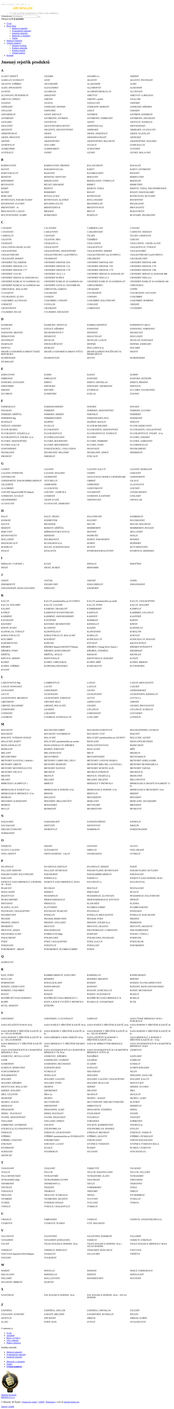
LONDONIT (7, 713)
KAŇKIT (5, 612)
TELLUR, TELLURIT (140, 1172)
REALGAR (6, 979)
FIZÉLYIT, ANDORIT (11, 426)
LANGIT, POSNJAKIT (11, 686)
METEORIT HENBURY (55, 764)
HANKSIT (6, 520)
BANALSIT (135, 165)
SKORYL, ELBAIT (10, 1102)
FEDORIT (91, 406)
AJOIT (47, 80)
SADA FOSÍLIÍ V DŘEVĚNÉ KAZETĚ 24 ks (108, 1025)
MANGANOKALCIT (11, 745)
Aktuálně (10, 1335)
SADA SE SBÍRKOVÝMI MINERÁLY (105, 1043)
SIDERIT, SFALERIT (11, 1090)
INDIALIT (92, 564)
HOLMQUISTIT (51, 539)
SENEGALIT (50, 1075)
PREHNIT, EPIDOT (10, 922)
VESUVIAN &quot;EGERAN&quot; (17, 1254)
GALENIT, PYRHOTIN (12, 473)
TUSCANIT (92, 1202)
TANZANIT (49, 1168)
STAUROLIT (93, 1117)
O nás (9, 1333)
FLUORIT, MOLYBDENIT (56, 445)
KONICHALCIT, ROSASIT (142, 639)
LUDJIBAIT (6, 717)
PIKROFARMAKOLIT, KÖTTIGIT (103, 899)
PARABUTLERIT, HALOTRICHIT (17, 874)
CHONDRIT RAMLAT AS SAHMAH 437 (106, 281)
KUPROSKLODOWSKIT (56, 666)
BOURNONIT (136, 200)
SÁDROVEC (136, 1050)
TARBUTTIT (93, 1168)
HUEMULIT (7, 547)
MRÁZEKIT (135, 805)
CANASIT (135, 228)
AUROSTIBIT (93, 149)
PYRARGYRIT (51, 938)
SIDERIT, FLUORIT (139, 1087)
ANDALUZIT (93, 103)
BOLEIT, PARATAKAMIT (142, 192)
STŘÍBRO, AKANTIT (97, 1136)
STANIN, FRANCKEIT (55, 1117)
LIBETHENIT (7, 702)
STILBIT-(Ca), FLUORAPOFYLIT (17, 1128)
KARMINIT (6, 616)
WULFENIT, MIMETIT (12, 1282)
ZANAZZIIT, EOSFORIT (12, 1314)
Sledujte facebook (8, 1396)
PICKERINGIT (51, 896)
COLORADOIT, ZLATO (12, 297)
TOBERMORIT (94, 1187)
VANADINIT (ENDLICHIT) (57, 1240)
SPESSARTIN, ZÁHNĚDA (99, 1109)
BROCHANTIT (137, 207)
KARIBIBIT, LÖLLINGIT (142, 612)
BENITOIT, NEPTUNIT (55, 177)
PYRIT (4, 941)
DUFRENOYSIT (52, 358)
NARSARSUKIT (52, 822)
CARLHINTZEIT (95, 232)
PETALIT (134, 892)
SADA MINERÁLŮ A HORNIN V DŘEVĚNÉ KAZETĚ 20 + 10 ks (145, 1038)
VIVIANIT (6, 1258)
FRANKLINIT (7, 452)
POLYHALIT (93, 911)
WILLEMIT (6, 1278)
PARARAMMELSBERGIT (99, 874)
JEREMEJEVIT (8, 584)
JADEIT (5, 580)
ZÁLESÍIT (135, 1310)
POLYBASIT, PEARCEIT (56, 911)
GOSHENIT (49, 496)
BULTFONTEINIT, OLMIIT (14, 215)
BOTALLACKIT (52, 196)
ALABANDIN (93, 84)
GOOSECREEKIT (138, 492)
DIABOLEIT (7, 344)
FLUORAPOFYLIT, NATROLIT (102, 433)
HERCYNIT (6, 532)
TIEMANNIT (136, 1183)
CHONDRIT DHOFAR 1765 (100, 266)
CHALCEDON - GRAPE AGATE (145, 243)
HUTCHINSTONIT (139, 547)
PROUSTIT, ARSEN (10, 930)
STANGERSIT (93, 1113)
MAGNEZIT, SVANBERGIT (57, 734)
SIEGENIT (92, 1090)
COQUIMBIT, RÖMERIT (141, 300)
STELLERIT (7, 1121)
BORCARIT (6, 196)
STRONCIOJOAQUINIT (141, 1140)
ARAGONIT (7, 126)
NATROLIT (135, 822)
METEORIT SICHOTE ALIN (100, 768)
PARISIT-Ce (92, 878)
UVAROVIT (7, 1223)
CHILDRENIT (93, 258)
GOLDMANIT (93, 492)
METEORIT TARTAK (140, 768)
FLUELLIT (49, 426)
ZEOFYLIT (6, 1318)
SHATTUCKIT (137, 1083)
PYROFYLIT (50, 945)
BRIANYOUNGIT (95, 207)
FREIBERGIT (136, 452)
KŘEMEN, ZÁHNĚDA (97, 651)
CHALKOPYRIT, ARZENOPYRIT (60, 251)
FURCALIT (92, 456)
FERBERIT (49, 410)
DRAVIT (134, 351)
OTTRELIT (135, 854)
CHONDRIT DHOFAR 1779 (100, 270)
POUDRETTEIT (8, 915)
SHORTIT (48, 1087)
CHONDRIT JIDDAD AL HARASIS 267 (105, 274)
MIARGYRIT (136, 776)
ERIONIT (5, 390)
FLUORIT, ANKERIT (140, 437)
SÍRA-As (48, 1094)
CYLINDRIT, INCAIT (11, 312)
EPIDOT (48, 382)
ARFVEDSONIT (137, 126)
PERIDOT (48, 892)
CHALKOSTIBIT (138, 251)
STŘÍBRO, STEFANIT (11, 1140)
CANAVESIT (7, 232)
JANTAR (48, 580)
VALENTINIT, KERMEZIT (99, 1236)
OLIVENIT (92, 846)
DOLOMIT (135, 348)
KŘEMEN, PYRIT (9, 651)
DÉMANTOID (8, 336)
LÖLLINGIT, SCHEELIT (141, 709)
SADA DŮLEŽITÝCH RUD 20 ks (16, 1025)
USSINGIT (92, 1219)
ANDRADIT (7, 107)
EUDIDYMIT (50, 394)
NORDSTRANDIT (138, 829)
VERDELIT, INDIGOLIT (55, 1250)
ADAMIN (48, 76)
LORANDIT (49, 713)
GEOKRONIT (50, 477)
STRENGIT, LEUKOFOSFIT (57, 1132)
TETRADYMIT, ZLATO (98, 1176)
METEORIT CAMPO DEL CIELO (59, 760)
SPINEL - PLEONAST (11, 1113)
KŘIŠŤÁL (5, 654)
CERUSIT (134, 239)
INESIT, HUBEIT (52, 567)
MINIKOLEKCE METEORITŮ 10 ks (147, 790)
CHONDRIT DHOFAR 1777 (14, 270)
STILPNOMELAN (52, 1128)
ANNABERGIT (8, 114)
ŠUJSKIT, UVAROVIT (140, 1148)
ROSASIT (48, 990)
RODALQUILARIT (53, 983)
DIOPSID (91, 344)
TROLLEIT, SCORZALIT (56, 1195)
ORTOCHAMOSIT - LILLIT (57, 854)
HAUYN (5, 524)
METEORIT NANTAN (54, 768)
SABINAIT (92, 1018)
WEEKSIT (92, 1270)
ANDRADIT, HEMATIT (98, 107)
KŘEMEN (5, 647)
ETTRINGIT (93, 390)
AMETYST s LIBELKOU (141, 95)
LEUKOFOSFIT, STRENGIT (57, 698)
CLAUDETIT (7, 293)
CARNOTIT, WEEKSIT (141, 232)
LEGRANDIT (7, 690)
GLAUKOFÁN (51, 488)
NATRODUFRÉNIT (96, 822)
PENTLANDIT (8, 892)
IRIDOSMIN (93, 567)
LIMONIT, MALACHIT (55, 705)
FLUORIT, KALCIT (10, 445)
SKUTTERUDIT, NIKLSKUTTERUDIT (105, 1102)
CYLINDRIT (136, 308)
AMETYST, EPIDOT (10, 99)
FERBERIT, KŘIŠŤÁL (11, 414)
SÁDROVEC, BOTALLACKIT (15, 1056)
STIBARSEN (93, 1121)
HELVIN (91, 524)
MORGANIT (93, 801)
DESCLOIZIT (136, 336)
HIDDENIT (49, 535)
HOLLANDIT (7, 539)
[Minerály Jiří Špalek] (30, 13)
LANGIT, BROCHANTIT (142, 683)
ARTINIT (5, 141)
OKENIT (48, 846)
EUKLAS (91, 394)
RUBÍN (4, 1002)
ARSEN (47, 133)
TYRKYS (134, 1202)
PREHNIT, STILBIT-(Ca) (98, 922)
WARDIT (5, 1270)
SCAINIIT (91, 1064)
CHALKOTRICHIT (10, 255)
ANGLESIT (6, 110)
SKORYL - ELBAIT (96, 1098)
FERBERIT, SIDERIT (54, 414)
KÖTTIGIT (92, 643)
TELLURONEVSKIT (11, 1176)
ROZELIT (134, 994)
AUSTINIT (135, 149)
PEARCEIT (6, 888)
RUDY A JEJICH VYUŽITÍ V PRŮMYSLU (64, 1002)
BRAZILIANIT (137, 203)
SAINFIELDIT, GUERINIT (56, 1060)
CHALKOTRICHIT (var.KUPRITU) (146, 255)
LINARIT (91, 705)
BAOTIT (5, 169)
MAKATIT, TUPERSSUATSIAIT (16, 737)
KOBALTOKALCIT (10, 635)
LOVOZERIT (136, 713)
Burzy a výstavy (14, 1338)
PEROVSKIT (93, 892)
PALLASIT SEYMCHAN (55, 870)
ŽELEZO (134, 1314)
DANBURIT (7, 325)
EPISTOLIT (135, 386)
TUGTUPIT (92, 1199)
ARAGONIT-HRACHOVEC (57, 126)
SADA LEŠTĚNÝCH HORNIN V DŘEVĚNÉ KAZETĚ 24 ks (102, 1038)
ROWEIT (48, 994)
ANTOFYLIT (50, 122)
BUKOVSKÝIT (137, 211)
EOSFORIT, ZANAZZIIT (12, 382)
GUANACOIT (7, 503)
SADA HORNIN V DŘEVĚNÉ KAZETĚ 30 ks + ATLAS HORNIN (21, 1038)
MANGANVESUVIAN (97, 745)
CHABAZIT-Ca (51, 243)
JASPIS (133, 580)
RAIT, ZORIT (7, 975)
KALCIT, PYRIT (94, 605)
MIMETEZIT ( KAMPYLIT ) (14, 783)
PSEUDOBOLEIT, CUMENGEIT (102, 930)
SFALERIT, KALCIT (139, 1079)
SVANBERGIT (51, 1151)
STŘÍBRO (5, 1136)
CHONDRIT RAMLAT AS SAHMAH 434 (63, 281)
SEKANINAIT (93, 1071)
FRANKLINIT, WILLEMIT (56, 452)
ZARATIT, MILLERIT (54, 1314)
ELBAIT (91, 374)
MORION (5, 805)
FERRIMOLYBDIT (53, 418)
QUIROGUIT (7, 962)
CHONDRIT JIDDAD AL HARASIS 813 (19, 277)
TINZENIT (49, 1187)
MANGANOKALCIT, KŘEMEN (59, 745)
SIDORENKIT (50, 1090)
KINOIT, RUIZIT (9, 628)
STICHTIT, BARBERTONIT (100, 1125)
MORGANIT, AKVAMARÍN (143, 801)
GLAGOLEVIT (137, 484)
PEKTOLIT (92, 888)
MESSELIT (135, 753)
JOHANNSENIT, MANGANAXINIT (18, 588)
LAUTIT (48, 686)
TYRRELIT (92, 1206)
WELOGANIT (7, 1274)
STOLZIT (134, 1128)
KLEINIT (91, 628)
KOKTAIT (135, 635)
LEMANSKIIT (51, 690)
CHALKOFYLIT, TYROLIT (143, 247)
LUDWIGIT (135, 717)
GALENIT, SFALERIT (54, 473)
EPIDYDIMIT (7, 386)
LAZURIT (134, 686)
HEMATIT (6, 528)
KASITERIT (135, 616)
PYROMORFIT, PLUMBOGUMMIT (61, 949)
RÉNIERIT (49, 979)
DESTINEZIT (7, 340)
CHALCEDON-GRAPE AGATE (16, 247)
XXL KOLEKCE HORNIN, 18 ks (59, 1295)
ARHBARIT (92, 129)
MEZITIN (5, 776)
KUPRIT (5, 662)
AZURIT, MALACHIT (140, 152)
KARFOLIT (92, 612)
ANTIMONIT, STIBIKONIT (100, 118)
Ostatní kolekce (18, 53)
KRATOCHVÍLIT (138, 643)
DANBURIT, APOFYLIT (55, 325)
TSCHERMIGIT (137, 1195)
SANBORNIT (7, 1064)
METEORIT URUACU (11, 772)
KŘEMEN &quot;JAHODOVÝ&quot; (61, 647)
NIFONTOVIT (93, 825)
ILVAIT (47, 564)
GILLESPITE (7, 484)
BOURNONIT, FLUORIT (13, 203)
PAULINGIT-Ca (94, 882)
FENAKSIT (6, 410)
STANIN (134, 1113)
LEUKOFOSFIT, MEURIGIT (14, 698)
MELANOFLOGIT (52, 753)
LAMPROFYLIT (52, 683)
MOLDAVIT (50, 797)
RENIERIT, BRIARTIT (97, 979)
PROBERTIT (7, 926)
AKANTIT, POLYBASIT (141, 80)
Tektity (15, 38)
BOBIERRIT (50, 192)
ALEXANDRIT (51, 88)
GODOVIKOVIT (95, 488)
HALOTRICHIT (94, 516)
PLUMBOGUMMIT (96, 907)
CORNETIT (6, 304)
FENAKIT (134, 406)
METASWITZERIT (96, 757)
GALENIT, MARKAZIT (141, 469)
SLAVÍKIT (135, 1102)
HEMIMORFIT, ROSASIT (142, 528)
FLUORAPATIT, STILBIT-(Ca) (15, 433)
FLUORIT (91, 437)
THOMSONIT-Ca (52, 1183)
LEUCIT (5, 694)
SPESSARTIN (7, 1109)
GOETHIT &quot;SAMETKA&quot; (17, 492)
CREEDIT (134, 304)
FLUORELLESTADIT (54, 437)
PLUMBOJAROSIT (139, 907)
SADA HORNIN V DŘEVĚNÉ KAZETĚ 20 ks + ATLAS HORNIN (21, 1032)
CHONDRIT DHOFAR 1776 (143, 266)
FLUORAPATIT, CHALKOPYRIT (145, 429)
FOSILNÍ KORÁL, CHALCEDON (60, 448)
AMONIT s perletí (95, 99)
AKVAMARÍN (51, 84)
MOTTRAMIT (93, 805)
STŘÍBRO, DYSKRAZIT (141, 1136)
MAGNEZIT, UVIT (96, 734)
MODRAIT (6, 797)
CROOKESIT (50, 308)
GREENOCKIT (94, 500)
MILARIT (5, 779)
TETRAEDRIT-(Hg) (10, 1180)
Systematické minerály (21, 31)
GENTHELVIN (8, 477)
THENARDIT (136, 1180)
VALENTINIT (50, 1236)
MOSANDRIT (50, 805)
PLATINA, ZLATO (9, 907)
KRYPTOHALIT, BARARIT (100, 658)
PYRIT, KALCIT (94, 941)
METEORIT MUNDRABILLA (144, 764)
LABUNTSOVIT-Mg (10, 683)
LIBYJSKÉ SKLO (52, 702)
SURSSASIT (7, 1151)
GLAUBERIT (7, 488)
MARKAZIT (7, 749)
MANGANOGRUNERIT (141, 741)
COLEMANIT (50, 293)
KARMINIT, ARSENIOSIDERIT (59, 616)
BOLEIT (91, 192)
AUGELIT (92, 145)
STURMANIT (7, 1148)
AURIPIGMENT (51, 149)
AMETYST (92, 95)
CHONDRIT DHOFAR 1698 (143, 262)
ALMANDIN (136, 88)
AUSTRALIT (7, 152)
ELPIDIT (134, 374)
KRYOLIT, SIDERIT (10, 658)
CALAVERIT (50, 228)
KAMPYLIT (135, 609)
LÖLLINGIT (93, 709)
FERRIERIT (135, 414)
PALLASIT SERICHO (11, 870)
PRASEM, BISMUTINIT (55, 919)
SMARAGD (6, 1106)
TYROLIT (6, 1206)
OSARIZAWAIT (94, 854)
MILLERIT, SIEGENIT (97, 779)
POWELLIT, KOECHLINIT (142, 915)
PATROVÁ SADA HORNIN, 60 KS (146, 878)
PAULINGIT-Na (137, 882)
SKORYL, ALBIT (138, 1098)
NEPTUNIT (49, 825)
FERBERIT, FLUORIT (140, 410)
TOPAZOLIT (7, 1191)
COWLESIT (92, 304)
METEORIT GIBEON (11, 764)
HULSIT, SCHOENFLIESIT (57, 547)
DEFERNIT (92, 332)
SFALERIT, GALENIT (54, 1079)
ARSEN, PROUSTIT (10, 137)
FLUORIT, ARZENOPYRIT (14, 441)
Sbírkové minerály (20, 28)
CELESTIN (6, 239)
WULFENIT (135, 1278)
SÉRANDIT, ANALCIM (141, 1075)
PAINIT (133, 866)
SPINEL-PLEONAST (54, 1113)
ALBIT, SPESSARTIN (11, 88)
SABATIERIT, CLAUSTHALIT (58, 1018)
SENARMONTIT (9, 1075)
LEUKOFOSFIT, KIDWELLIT (144, 694)
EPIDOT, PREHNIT (139, 382)
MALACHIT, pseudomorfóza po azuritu (61, 741)
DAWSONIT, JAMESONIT (142, 329)
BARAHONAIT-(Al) (53, 169)
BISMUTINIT (136, 184)
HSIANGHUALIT (9, 543)
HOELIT (134, 535)
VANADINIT (7, 1240)
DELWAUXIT (136, 332)
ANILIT (90, 110)
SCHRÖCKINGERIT (139, 1067)
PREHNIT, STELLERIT (55, 922)
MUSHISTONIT (94, 809)
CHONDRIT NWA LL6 (140, 277)
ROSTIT (5, 994)
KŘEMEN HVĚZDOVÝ (141, 647)
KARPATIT (92, 616)
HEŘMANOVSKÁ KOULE (57, 532)
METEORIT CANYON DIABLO (102, 760)
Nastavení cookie (29, 1402)
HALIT (4, 516)
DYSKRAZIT (7, 362)
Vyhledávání (6, 16)
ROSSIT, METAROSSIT (141, 990)
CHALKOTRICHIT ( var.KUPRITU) (60, 255)
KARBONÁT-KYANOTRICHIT (59, 612)
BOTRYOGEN (94, 196)
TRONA (91, 1195)
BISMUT (91, 184)
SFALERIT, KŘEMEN (11, 1083)
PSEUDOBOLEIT (52, 930)
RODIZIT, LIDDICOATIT (13, 986)
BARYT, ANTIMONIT (140, 169)
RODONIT (92, 986)
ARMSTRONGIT (9, 133)
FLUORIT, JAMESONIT (141, 441)
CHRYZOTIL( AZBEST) (55, 289)
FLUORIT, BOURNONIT (56, 441)
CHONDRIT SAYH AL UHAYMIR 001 (62, 285)
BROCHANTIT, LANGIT (13, 211)
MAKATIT (135, 734)
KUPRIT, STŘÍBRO (10, 666)
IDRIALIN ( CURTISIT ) (12, 564)
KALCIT (5, 601)
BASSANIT (49, 173)
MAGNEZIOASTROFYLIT (99, 730)
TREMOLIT (49, 1191)
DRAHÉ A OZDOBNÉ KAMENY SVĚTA (63, 351)
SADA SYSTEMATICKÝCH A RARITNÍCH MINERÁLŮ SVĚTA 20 (107, 1051)
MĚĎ (132, 749)
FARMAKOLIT (8, 406)
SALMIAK (92, 1060)
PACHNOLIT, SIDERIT (98, 866)
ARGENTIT (6, 129)
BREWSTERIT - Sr (10, 207)
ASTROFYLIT (8, 145)
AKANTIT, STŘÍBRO (11, 84)
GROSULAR (136, 500)
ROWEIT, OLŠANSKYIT (99, 994)
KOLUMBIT (7, 639)
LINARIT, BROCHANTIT (142, 705)
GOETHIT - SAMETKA (55, 492)
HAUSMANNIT (137, 520)
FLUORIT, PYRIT (95, 445)
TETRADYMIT (51, 1176)
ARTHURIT (135, 137)
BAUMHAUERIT (95, 173)
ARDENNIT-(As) (95, 126)
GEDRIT (91, 473)
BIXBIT (4, 188)
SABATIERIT (7, 1018)
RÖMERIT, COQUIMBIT (12, 990)
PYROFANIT (7, 945)
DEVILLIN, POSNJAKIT (141, 340)
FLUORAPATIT (51, 429)
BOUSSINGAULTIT (53, 203)
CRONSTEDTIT (8, 308)
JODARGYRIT (51, 584)
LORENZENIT (94, 713)
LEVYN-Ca (135, 698)
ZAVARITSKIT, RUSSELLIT (100, 1314)
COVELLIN (49, 304)
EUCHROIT (6, 394)
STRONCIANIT (94, 1140)
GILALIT (134, 480)
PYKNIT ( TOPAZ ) (139, 934)
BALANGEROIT (95, 165)
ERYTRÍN (49, 390)
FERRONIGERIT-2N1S (98, 418)
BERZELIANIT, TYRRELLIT (100, 181)
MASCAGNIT (93, 749)
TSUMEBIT (6, 1199)
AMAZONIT (50, 95)
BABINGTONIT (8, 165)
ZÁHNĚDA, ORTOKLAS (99, 1310)
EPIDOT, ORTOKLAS (97, 382)
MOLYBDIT (135, 797)
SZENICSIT (6, 1155)
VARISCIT (92, 1240)
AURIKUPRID (8, 149)
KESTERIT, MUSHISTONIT (57, 624)
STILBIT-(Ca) (136, 1125)
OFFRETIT (6, 846)
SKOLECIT (135, 1094)
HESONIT (92, 532)
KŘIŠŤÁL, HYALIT (53, 654)
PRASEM (5, 919)
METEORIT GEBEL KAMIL (143, 760)
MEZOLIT (49, 776)
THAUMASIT (93, 1180)
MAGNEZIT (7, 734)
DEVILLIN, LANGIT (97, 340)
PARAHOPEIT (51, 874)
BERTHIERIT (7, 181)
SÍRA (132, 1090)
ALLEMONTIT (94, 88)
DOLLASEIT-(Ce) (95, 348)
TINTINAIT (6, 1187)
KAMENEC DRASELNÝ (56, 609)
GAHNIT (5, 469)
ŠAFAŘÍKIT (92, 1056)
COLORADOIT (94, 293)
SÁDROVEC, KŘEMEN (55, 1056)
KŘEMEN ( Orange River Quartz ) (102, 647)
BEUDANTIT (7, 184)
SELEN (133, 1071)
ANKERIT (135, 110)
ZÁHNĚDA (6, 1310)
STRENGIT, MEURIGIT (98, 1132)
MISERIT (134, 793)
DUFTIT (91, 358)
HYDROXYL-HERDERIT (142, 551)
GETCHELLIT (51, 480)
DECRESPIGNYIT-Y (54, 332)
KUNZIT (134, 658)
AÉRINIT (134, 76)
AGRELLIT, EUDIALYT (12, 80)
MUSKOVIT (136, 809)
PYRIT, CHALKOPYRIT (55, 941)
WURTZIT (49, 1282)
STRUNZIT (6, 1144)
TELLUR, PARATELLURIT (100, 1172)
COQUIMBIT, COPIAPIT (55, 300)
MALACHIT (50, 737)
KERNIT (134, 620)
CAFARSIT (6, 228)
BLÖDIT (5, 192)
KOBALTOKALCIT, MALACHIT (59, 635)
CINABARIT (93, 289)
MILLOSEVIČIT (137, 779)
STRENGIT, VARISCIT (141, 1132)
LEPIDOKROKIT (138, 690)
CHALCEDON (94, 243)
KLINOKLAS (136, 628)
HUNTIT (91, 547)
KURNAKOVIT (94, 666)
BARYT (90, 169)
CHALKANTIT (51, 247)
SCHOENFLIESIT (52, 1067)
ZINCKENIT (50, 1318)
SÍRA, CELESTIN (9, 1094)
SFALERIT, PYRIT (53, 1083)
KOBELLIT (92, 635)
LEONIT (91, 690)
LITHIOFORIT (8, 709)
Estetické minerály (20, 33)
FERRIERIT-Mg (8, 418)
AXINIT (48, 152)
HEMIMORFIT (94, 528)
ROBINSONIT (8, 983)
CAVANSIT (49, 235)
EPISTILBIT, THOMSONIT (99, 386)
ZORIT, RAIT (50, 1322)
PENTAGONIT (137, 888)
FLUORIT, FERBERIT (97, 441)
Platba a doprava (14, 1343)
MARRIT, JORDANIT (54, 749)
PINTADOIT (7, 903)
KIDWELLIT (93, 624)
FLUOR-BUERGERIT (97, 426)
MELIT (90, 753)
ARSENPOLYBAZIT (96, 137)
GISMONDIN (50, 484)
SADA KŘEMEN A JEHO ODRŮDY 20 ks (63, 1037)
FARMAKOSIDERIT (53, 406)
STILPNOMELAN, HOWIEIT (100, 1128)
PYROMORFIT (137, 945)
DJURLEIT (49, 348)
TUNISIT (5, 1202)
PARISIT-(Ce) (50, 878)
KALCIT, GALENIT (53, 605)
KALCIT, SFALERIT (139, 605)
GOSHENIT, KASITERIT (99, 496)
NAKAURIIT (7, 822)
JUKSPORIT (93, 588)
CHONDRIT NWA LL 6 (98, 277)
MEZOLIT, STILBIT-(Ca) (98, 776)
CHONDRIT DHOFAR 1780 (143, 270)
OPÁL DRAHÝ (137, 850)
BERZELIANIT (51, 181)
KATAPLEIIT (7, 620)
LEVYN (91, 698)
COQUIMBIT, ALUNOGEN (14, 300)
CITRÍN (133, 289)
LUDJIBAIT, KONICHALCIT (58, 717)
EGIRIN (48, 374)
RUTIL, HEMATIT (9, 1005)
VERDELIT (6, 1250)
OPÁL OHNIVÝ (8, 854)
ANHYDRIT (50, 110)
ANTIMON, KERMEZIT (141, 114)
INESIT (4, 567)
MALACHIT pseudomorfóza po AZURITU (106, 737)
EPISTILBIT (49, 386)
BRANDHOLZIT (95, 203)
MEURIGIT (49, 772)
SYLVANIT (92, 1151)
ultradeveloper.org (71, 1402)
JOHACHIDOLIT (95, 584)
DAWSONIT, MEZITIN (12, 332)
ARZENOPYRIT (52, 141)
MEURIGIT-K (136, 772)
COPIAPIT (92, 297)
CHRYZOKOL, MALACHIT (14, 289)
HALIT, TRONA (51, 516)
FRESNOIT (6, 456)
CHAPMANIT (50, 258)
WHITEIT (91, 1274)
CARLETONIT (51, 232)
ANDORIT (135, 103)
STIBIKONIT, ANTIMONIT (14, 1125)
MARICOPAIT (137, 745)
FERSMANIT (136, 418)
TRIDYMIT (92, 1191)
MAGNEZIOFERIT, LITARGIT (144, 730)
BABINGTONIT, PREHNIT (57, 165)
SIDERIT (91, 1087)
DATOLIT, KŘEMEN (54, 329)
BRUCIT (91, 211)
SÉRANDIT (92, 1075)
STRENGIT (6, 1132)
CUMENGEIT (93, 308)
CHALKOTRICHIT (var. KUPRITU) (103, 255)
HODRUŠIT (92, 535)
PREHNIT (134, 919)
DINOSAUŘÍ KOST (53, 344)
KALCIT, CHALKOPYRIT (142, 601)
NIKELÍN (134, 825)
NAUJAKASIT (8, 825)
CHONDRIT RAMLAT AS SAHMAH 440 (149, 281)
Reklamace (50, 1402)
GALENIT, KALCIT (96, 469)
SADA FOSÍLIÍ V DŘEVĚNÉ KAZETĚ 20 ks (65, 1025)
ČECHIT (91, 235)
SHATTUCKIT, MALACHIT (14, 1087)
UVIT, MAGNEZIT (96, 1223)
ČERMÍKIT (92, 239)
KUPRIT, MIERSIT (139, 662)
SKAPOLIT (92, 1094)
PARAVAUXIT (137, 874)
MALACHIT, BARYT (11, 741)
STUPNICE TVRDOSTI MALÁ (144, 1144)
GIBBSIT (91, 480)
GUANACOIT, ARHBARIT (57, 503)
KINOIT (134, 624)
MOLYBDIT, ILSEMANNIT (14, 801)
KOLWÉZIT (49, 639)
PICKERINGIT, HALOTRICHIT (145, 896)
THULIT (91, 1183)
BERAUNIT (92, 177)
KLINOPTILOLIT (52, 631)
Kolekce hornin (18, 50)
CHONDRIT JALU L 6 (54, 274)
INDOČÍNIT (135, 564)
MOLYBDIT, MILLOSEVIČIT (58, 801)
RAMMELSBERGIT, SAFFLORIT (60, 975)
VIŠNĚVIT (135, 1254)
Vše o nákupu (12, 1340)
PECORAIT (49, 888)
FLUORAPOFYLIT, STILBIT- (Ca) (17, 437)
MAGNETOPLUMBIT (54, 730)
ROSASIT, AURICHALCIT (99, 990)
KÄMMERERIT (94, 609)
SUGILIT (48, 1148)
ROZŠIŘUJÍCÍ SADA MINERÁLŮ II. (104, 998)
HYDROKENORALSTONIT (100, 551)
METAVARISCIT (138, 757)
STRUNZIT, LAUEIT (54, 1144)
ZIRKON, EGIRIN (138, 1318)
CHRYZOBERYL (95, 285)
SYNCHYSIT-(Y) (138, 1151)
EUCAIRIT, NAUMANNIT (142, 390)
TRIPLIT (134, 1191)
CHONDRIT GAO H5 (11, 274)
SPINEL (133, 1109)
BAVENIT (134, 173)
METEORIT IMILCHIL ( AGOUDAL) (104, 764)
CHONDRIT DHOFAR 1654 (57, 262)
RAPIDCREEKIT (138, 975)
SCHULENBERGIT (10, 1071)
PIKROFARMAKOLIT (54, 899)
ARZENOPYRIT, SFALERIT (143, 141)
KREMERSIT (136, 651)
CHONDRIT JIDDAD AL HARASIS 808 (148, 274)
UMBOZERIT (50, 1219)
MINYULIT (92, 793)
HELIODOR (49, 524)
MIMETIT (48, 783)
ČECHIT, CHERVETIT (140, 235)
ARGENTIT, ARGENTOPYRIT (58, 129)
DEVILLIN (49, 340)
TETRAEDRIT (137, 1176)
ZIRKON (91, 1318)
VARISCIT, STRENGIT (141, 1240)
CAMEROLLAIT (95, 228)
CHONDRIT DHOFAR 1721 (14, 266)
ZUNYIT (91, 1322)
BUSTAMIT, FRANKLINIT (142, 215)
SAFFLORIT (136, 1056)
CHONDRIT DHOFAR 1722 (57, 266)
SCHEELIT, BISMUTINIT (13, 1067)
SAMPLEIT (135, 1060)
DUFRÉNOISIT (8, 358)
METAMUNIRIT (9, 757)
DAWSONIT (93, 329)
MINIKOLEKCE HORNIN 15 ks (102, 790)
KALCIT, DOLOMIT (10, 605)
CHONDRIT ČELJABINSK (14, 262)
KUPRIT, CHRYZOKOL (55, 662)
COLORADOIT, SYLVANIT (143, 293)
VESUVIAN (135, 1250)
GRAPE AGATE (51, 500)
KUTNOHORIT (137, 666)
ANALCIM (135, 99)
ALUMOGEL (50, 91)
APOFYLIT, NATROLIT (141, 122)
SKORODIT (6, 1098)
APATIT (90, 122)
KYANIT (5, 670)
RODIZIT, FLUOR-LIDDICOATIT (146, 983)
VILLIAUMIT (93, 1254)
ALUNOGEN (136, 91)
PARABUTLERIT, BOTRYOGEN (102, 870)
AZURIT (91, 152)
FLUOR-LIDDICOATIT (141, 426)
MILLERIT (49, 779)
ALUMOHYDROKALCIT (99, 91)
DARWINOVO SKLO (140, 325)
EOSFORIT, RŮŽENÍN (140, 378)
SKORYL (48, 1098)
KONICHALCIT (94, 639)
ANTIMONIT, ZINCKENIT (142, 118)
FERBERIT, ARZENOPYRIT (100, 410)
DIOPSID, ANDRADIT (140, 344)
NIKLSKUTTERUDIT (11, 829)
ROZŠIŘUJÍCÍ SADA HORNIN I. (16, 998)
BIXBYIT (48, 188)
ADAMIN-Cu (93, 76)
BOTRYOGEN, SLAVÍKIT (56, 200)
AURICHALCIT (137, 145)
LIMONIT (134, 702)
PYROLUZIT (93, 945)
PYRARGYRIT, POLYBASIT (100, 938)
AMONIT (48, 99)
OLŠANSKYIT (51, 850)
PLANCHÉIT (93, 903)
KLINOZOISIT (94, 631)
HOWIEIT (134, 539)
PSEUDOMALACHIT (11, 934)
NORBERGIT (93, 829)
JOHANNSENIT (137, 584)
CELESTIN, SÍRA (52, 239)
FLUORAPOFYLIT (53, 433)
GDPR (41, 1402)
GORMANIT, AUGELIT (12, 496)
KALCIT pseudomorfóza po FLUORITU (62, 601)
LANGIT (91, 683)
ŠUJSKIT (91, 1148)
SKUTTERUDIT (51, 1102)
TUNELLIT (135, 1199)
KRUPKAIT (135, 654)
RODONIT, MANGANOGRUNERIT (147, 986)
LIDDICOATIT (94, 702)
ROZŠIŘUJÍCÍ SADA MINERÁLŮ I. (61, 998)
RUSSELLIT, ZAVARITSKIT (100, 1002)
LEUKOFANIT (51, 694)
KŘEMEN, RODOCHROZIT (57, 651)
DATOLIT (5, 329)
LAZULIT (91, 686)
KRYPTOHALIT (52, 658)
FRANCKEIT (93, 448)
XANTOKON (7, 1295)
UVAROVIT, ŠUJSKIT (54, 1223)
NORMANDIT (8, 833)
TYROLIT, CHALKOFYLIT (57, 1206)
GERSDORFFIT (137, 477)
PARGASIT (6, 878)
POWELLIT (49, 915)
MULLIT (5, 809)
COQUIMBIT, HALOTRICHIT (101, 300)
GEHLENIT (135, 473)
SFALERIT (6, 1079)
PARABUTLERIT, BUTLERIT (144, 870)
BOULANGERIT (95, 200)
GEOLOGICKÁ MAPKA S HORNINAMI (106, 477)
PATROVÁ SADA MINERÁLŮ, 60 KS (62, 882)
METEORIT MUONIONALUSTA (16, 768)
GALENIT (49, 469)
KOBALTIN (135, 631)
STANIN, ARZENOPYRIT (13, 1117)
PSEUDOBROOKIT (139, 930)
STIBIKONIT (136, 1121)
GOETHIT (135, 488)
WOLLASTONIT (52, 1278)
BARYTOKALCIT (9, 173)
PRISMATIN (136, 922)
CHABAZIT (6, 243)
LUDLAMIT (93, 717)
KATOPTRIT (50, 620)
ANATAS (48, 103)
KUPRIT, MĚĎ (94, 662)
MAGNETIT (7, 730)
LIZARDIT (49, 709)
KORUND (49, 643)
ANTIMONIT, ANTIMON (56, 118)
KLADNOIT (50, 628)
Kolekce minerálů (19, 48)
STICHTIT (49, 1125)
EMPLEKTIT (50, 378)
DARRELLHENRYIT (97, 325)
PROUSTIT (49, 926)
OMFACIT (92, 850)
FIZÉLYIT (134, 422)
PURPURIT (92, 934)
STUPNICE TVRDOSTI (98, 1144)
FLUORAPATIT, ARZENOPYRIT (102, 429)
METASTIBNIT (51, 757)
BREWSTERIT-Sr (52, 207)
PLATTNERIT (50, 907)
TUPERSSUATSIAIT (53, 1202)
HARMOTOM (50, 520)
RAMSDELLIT (94, 975)
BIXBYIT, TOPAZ (95, 188)
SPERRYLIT (136, 1106)
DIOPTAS (5, 348)
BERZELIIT (135, 181)
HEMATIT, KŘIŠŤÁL (54, 528)
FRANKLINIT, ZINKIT (98, 452)
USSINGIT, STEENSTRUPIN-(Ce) (146, 1219)
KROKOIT (92, 654)
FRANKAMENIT (138, 448)
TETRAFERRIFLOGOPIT (56, 1180)
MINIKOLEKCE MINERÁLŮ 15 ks (17, 793)
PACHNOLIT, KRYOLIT (55, 866)
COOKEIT (49, 297)
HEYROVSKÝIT (9, 535)
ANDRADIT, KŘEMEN (141, 107)
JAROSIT (91, 580)
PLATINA (134, 903)
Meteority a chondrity (21, 36)
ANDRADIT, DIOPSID (54, 107)
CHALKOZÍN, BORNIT (12, 258)
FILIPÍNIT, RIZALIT (96, 422)
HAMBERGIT (136, 516)
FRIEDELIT (49, 456)
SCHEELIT (135, 1064)
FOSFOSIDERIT (8, 448)
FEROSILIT (92, 414)
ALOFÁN (5, 91)
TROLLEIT (6, 1195)
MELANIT (6, 753)
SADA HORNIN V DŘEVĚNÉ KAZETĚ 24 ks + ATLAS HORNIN (107, 1032)
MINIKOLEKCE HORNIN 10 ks (59, 790)
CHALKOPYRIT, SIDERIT (99, 251)
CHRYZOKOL (137, 285)
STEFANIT (135, 1117)
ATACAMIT (49, 145)
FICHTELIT (6, 422)
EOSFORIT (92, 378)
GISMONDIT (93, 484)
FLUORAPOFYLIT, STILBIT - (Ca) (146, 433)
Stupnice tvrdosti (19, 45)
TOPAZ (133, 1187)
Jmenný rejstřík (7, 1406)
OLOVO (134, 846)
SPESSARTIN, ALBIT (54, 1109)
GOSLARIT (135, 496)
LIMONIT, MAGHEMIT (12, 705)
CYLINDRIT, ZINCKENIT (56, 312)
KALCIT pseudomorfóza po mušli (102, 601)
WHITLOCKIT (137, 1274)
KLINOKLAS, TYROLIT (12, 631)
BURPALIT (92, 215)
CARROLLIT (7, 235)
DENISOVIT (50, 336)
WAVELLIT (49, 1270)
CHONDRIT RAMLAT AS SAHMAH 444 (20, 285)
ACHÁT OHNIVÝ (9, 76)
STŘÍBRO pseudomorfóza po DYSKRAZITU (64, 1136)
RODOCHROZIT (52, 986)
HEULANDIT (136, 532)
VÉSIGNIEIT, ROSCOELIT (99, 1250)
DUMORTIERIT (137, 358)
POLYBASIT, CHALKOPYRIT (15, 911)
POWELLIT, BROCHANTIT (100, 915)
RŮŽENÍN (49, 1005)
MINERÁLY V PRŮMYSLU (100, 783)
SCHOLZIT (92, 1067)
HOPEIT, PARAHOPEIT (98, 539)
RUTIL (133, 1002)
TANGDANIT (7, 1168)
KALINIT (5, 609)
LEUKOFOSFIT (94, 694)
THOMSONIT (7, 1183)
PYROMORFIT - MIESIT (12, 949)
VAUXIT (5, 1244)
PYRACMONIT (8, 938)
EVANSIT (134, 394)
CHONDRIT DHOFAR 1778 (57, 270)
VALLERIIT (135, 1236)
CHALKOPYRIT (9, 251)
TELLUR (48, 1172)
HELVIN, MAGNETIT (140, 524)
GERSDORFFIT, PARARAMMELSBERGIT (21, 480)
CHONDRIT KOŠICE (54, 277)
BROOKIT (49, 211)
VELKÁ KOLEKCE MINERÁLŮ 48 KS (148, 1244)
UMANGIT (6, 1219)
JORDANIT (49, 588)
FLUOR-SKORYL (9, 429)
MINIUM (48, 793)
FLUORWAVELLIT (139, 445)
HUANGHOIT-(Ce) (53, 543)
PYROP (90, 949)
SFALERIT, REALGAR (98, 1083)
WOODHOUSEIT (95, 1278)
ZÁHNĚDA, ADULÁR (54, 1310)
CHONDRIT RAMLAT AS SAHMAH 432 (20, 281)
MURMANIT (50, 809)
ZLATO (4, 1322)
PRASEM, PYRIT (95, 919)
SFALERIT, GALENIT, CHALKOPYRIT (106, 1079)
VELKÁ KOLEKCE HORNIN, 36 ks (61, 1244)
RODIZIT (91, 983)
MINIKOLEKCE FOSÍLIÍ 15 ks (15, 790)
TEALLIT (5, 1172)
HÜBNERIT (135, 543)
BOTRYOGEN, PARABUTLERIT (16, 200)
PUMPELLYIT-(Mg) (53, 934)
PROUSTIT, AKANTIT (97, 926)
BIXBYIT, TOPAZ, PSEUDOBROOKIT (148, 188)
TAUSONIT (135, 1168)
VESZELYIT (50, 1254)
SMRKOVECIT (94, 1106)
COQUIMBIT (136, 297)
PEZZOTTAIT (7, 896)
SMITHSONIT (50, 1106)
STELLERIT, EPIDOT (54, 1121)
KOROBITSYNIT (9, 643)
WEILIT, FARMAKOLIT (141, 1270)
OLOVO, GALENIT (10, 850)
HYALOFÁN (50, 551)
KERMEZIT (92, 620)
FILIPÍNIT (49, 422)
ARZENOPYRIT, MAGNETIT (101, 141)
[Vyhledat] (39, 16)
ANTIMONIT (7, 118)
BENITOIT (6, 177)
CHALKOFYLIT (95, 247)
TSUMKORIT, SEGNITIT (56, 1199)
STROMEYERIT (52, 1140)
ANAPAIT (6, 103)
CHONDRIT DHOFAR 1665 (100, 262)
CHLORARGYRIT (138, 258)
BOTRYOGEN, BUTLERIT (143, 196)
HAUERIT (92, 520)
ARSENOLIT (50, 137)
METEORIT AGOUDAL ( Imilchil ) (17, 760)
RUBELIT (134, 998)
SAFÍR (4, 1060)
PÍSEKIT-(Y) (50, 903)
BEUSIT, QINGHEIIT (54, 184)
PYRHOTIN (135, 938)
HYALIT (5, 551)
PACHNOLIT (7, 866)
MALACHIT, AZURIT (140, 737)
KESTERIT (6, 624)
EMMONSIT (7, 378)
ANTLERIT (6, 122)
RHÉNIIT (134, 979)
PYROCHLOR (137, 941)
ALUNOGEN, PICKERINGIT (15, 95)
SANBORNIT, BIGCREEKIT (57, 1064)
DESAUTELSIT (94, 336)
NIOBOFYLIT (50, 829)
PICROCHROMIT (9, 899)
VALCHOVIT (7, 1236)
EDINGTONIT (8, 374)
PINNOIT (134, 899)
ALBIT (133, 84)
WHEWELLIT (50, 1274)
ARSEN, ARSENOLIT (97, 133)
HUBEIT (91, 543)
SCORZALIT (50, 1071)
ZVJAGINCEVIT (138, 1322)
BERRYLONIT (137, 177)
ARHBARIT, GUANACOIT (143, 129)
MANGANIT (93, 741)
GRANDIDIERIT (9, 500)
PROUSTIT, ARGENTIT (141, 926)
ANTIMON (92, 114)
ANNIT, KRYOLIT (53, 114)
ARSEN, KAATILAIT (140, 133)
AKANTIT (92, 80)
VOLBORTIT (50, 1258)
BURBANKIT (50, 215)
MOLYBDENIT (94, 797)
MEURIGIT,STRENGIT (98, 772)
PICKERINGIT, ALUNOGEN (100, 896)
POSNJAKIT (136, 911)
